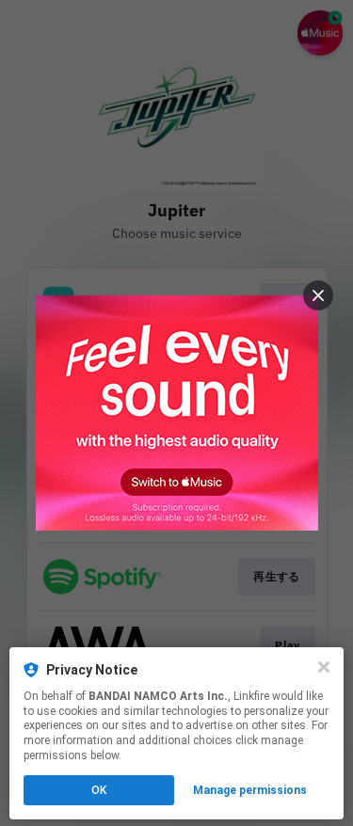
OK (98, 790)
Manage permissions (250, 790)
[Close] (324, 667)
